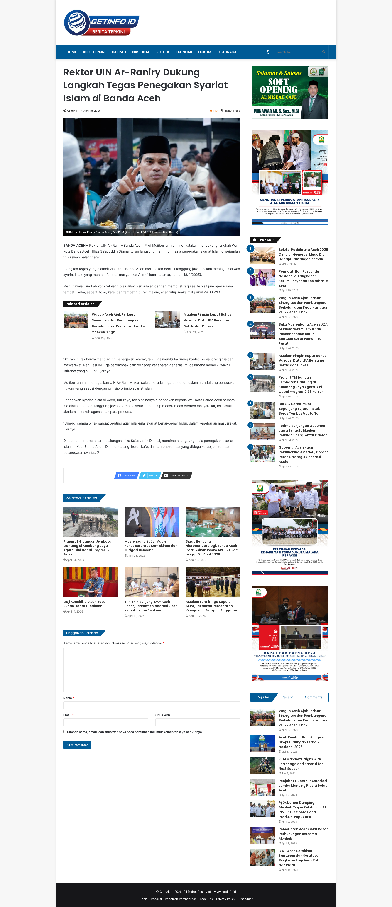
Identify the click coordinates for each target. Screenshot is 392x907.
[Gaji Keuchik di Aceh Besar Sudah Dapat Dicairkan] (90, 582)
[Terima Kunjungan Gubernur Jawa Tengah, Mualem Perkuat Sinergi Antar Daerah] (262, 431)
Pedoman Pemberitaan (181, 899)
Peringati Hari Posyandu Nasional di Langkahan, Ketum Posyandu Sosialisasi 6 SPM (303, 278)
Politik (162, 52)
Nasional (141, 52)
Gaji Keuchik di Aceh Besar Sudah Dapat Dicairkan (85, 603)
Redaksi (156, 899)
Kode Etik (206, 899)
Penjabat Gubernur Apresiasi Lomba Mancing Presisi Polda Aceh (303, 786)
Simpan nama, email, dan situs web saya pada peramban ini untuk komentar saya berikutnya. (135, 732)
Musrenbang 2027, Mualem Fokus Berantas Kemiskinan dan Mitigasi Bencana (151, 545)
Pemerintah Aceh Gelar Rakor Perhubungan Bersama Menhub (303, 834)
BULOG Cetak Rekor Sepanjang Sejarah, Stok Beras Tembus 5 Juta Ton (300, 409)
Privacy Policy (225, 899)
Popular (263, 697)
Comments (313, 697)
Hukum (204, 52)
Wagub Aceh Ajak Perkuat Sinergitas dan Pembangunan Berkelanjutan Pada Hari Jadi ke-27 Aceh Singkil (303, 305)
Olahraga (227, 52)
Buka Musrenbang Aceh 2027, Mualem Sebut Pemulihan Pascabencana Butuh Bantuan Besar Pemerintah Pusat (303, 334)
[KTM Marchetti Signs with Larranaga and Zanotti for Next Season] (262, 765)
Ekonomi (184, 52)
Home (71, 52)
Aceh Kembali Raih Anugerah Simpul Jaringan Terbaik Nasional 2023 (302, 742)
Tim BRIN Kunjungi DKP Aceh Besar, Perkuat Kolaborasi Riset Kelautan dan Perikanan (151, 606)
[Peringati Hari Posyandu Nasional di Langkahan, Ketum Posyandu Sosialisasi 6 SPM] (262, 277)
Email (68, 715)
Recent (287, 697)
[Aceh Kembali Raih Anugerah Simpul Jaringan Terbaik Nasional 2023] (262, 743)
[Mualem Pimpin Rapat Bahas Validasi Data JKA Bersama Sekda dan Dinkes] (167, 319)
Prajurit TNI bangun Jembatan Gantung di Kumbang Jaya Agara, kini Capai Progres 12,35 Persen (89, 548)
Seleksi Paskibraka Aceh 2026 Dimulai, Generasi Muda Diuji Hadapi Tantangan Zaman (303, 254)
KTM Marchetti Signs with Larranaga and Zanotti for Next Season (301, 764)
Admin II (72, 110)
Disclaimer (245, 899)
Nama (68, 698)
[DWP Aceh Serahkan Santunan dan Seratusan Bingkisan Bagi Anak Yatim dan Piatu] (262, 857)
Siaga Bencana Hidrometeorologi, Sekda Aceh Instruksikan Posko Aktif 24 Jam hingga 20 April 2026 (212, 548)
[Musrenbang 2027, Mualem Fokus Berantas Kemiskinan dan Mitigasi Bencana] (152, 522)
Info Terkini (94, 52)
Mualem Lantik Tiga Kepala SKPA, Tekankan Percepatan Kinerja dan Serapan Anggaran (211, 606)
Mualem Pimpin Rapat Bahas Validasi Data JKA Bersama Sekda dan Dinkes (207, 320)
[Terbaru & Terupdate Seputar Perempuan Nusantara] (101, 22)
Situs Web (162, 715)
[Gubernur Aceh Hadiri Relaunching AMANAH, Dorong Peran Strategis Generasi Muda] (262, 453)
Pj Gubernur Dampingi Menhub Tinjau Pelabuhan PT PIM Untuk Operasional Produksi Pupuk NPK (302, 809)
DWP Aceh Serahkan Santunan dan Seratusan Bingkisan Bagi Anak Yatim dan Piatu (301, 858)
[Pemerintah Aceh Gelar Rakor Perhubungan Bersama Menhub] (262, 835)
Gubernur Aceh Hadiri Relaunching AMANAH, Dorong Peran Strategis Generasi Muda (304, 454)
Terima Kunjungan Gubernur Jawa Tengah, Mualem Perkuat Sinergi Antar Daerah (303, 430)
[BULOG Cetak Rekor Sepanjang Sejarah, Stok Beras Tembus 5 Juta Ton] (262, 410)
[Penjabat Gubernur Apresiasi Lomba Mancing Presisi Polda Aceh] (262, 787)
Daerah (119, 52)
